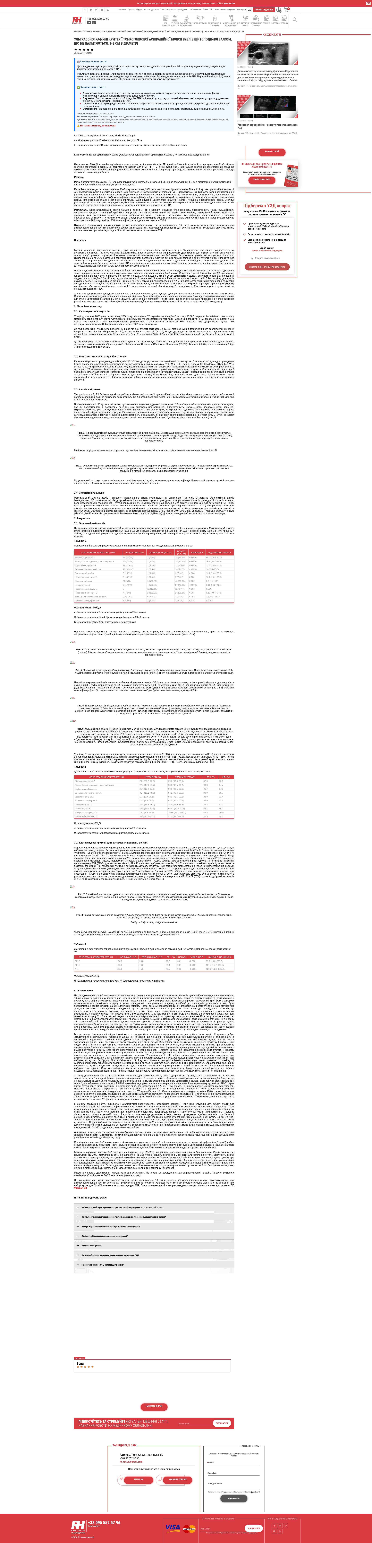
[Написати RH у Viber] (94, 22)
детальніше (229, 3)
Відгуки (139, 10)
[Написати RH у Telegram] (89, 22)
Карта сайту (94, 1526)
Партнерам (241, 10)
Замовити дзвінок (263, 9)
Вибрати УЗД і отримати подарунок (267, 266)
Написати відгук (154, 1406)
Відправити (233, 1498)
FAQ (211, 10)
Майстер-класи (196, 10)
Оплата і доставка (151, 10)
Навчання (122, 10)
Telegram (138, 1479)
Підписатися (222, 1423)
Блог (206, 10)
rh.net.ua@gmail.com (131, 1461)
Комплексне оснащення (225, 10)
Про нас (131, 10)
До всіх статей (272, 151)
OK (368, 3)
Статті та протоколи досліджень (174, 10)
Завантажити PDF (262, 179)
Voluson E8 (80, 1188)
